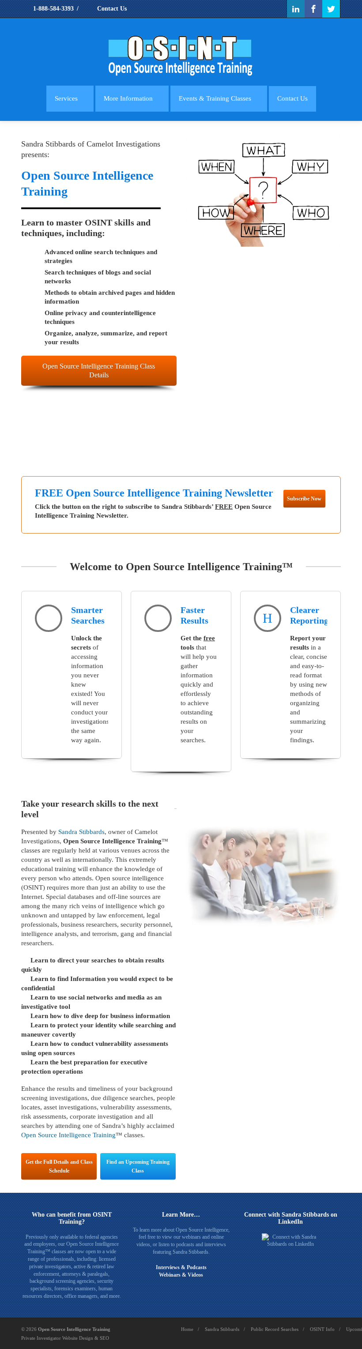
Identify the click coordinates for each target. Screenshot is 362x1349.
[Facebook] (313, 9)
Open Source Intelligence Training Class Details (98, 370)
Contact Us (111, 8)
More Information (128, 98)
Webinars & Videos (181, 1275)
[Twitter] (331, 9)
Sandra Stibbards (81, 831)
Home (187, 1329)
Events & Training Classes (215, 98)
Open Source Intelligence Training (68, 1135)
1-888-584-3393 (52, 8)
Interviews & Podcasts (181, 1267)
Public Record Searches (274, 1329)
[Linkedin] (296, 9)
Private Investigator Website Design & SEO (65, 1338)
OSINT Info (322, 1329)
